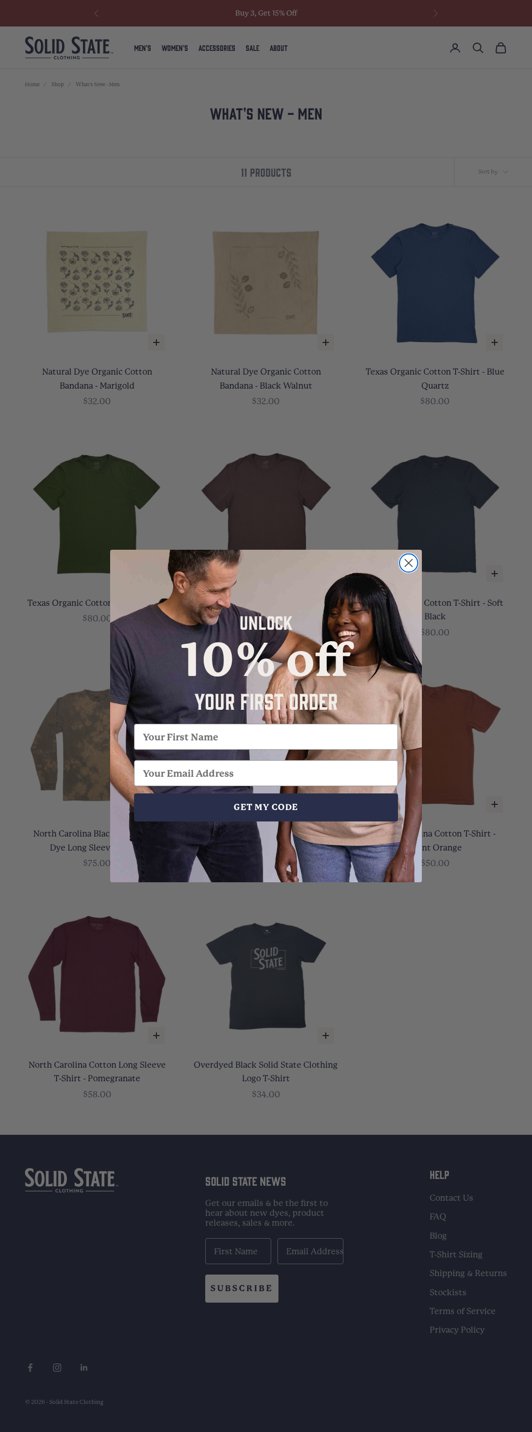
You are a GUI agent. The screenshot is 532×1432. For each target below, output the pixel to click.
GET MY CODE (266, 807)
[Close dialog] (409, 563)
